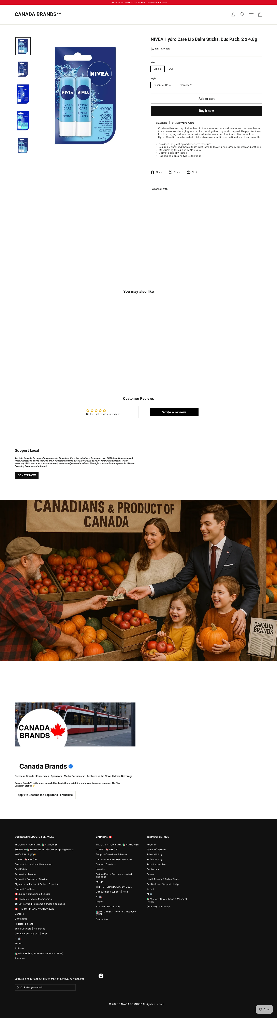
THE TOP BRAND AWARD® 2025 (114, 886)
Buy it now (206, 111)
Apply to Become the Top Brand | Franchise (45, 794)
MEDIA (100, 882)
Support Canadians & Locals (112, 854)
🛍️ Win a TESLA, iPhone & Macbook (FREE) (167, 900)
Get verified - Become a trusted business (114, 875)
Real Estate (21, 869)
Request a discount (26, 874)
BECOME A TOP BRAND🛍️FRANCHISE (36, 844)
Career (150, 874)
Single (157, 68)
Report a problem (156, 864)
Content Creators (25, 889)
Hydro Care (185, 84)
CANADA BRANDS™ (38, 14)
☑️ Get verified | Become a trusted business (40, 903)
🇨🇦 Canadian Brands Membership (34, 899)
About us (20, 958)
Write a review (174, 412)
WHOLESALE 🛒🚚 (25, 854)
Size (153, 63)
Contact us (21, 918)
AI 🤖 (18, 938)
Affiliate (19, 948)
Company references (159, 906)
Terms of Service (156, 849)
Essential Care (162, 84)
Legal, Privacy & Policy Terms (163, 879)
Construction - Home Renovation (33, 864)
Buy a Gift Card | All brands (30, 928)
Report (19, 943)
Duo (171, 68)
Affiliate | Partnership (108, 906)
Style (153, 79)
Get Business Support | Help (31, 933)
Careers (19, 913)
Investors (101, 869)
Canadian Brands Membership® (114, 859)
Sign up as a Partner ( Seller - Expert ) (36, 884)
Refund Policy (154, 859)
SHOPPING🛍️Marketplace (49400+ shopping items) (44, 849)
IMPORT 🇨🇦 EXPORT (26, 859)
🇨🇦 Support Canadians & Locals (32, 894)
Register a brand (24, 923)
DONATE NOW (27, 475)
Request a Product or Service (31, 879)
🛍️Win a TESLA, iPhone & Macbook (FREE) (39, 953)
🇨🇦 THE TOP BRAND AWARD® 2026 (34, 908)
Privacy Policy (154, 854)
